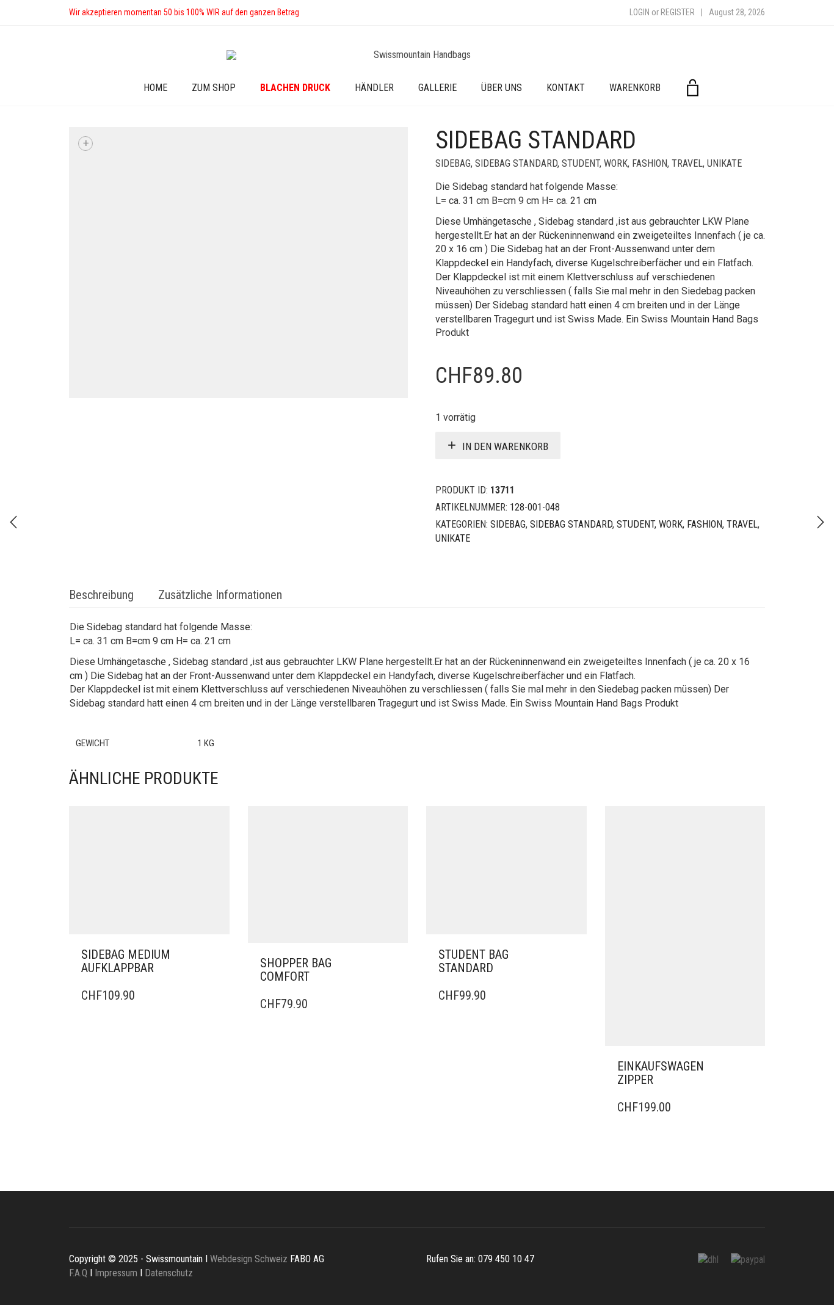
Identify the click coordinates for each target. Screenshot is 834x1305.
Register (678, 12)
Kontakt (565, 87)
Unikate (724, 163)
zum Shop (214, 87)
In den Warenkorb (505, 446)
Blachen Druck (295, 87)
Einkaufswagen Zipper (660, 1073)
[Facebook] (320, 12)
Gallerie (437, 87)
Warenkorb (635, 87)
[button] (216, 955)
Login (639, 12)
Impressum (116, 1273)
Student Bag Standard (473, 961)
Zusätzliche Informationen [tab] (220, 594)
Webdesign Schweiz (249, 1259)
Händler (374, 87)
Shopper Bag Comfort (296, 970)
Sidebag (453, 163)
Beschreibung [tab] (101, 594)
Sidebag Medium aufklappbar (125, 961)
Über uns (501, 87)
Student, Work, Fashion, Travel (632, 163)
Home (155, 87)
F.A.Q (78, 1273)
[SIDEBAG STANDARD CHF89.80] (13, 522)
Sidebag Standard (516, 163)
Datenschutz (169, 1273)
